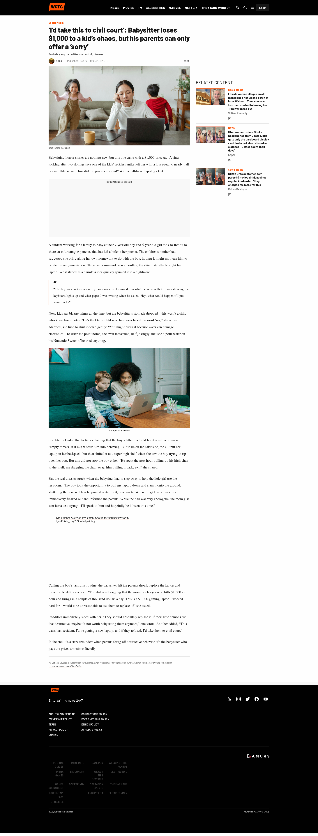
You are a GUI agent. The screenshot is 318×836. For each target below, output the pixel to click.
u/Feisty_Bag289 (69, 521)
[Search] (237, 7)
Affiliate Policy (91, 729)
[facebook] (256, 699)
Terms (52, 724)
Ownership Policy (60, 719)
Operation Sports (96, 786)
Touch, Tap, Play (56, 795)
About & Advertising (62, 714)
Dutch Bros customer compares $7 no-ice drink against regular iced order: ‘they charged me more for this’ (247, 179)
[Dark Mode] (245, 7)
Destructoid (119, 771)
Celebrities (155, 8)
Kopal (231, 154)
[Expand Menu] (252, 7)
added (173, 623)
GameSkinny (76, 784)
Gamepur (97, 762)
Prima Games (59, 773)
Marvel (175, 8)
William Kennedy (237, 113)
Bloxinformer (118, 793)
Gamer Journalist (56, 786)
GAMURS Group (262, 811)
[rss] (229, 699)
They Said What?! (215, 8)
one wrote (147, 623)
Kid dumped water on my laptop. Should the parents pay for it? (92, 517)
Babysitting (88, 521)
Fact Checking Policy (95, 719)
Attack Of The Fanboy (118, 764)
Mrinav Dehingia (237, 189)
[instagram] (238, 699)
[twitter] (247, 699)
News (114, 8)
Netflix (191, 8)
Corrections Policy (94, 714)
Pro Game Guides (57, 764)
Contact (54, 734)
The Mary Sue (118, 784)
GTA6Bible (57, 801)
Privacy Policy (58, 729)
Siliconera (77, 771)
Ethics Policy (90, 724)
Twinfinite (77, 762)
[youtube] (266, 699)
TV (140, 8)
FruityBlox (95, 793)
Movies (128, 8)
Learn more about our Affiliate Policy (65, 666)
